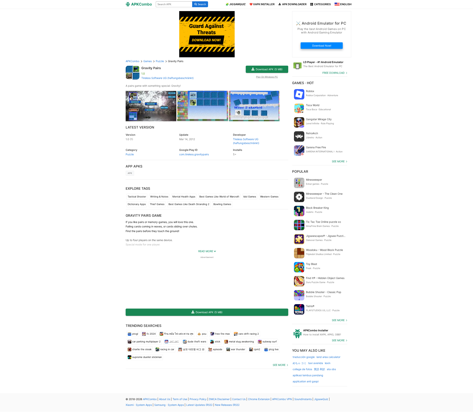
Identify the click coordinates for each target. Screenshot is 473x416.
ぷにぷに (174, 341)
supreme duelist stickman (147, 357)
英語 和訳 (319, 369)
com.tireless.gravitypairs (194, 154)
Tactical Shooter (137, 196)
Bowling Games (222, 204)
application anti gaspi (306, 381)
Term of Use (180, 399)
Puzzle (130, 154)
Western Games (269, 196)
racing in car (167, 349)
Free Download (333, 72)
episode (217, 349)
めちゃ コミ (299, 363)
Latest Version (140, 127)
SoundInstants (303, 399)
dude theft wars (197, 341)
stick (217, 341)
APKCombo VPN (282, 399)
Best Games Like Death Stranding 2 (189, 204)
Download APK (269, 69)
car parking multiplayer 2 (146, 341)
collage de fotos (302, 369)
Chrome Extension (259, 399)
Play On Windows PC (267, 76)
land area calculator (328, 356)
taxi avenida (315, 363)
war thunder (238, 349)
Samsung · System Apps (169, 404)
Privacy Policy (198, 399)
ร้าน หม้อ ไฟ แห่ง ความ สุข (178, 333)
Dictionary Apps (137, 204)
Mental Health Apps (183, 196)
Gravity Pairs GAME (144, 215)
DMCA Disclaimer (219, 399)
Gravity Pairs (151, 68)
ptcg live (274, 349)
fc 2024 (151, 333)
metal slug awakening (241, 341)
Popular (300, 171)
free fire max (222, 333)
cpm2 (257, 349)
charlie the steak (142, 349)
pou (204, 333)
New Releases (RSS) (227, 404)
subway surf (270, 341)
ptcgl (135, 333)
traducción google (304, 356)
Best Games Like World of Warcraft (219, 196)
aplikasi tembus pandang (308, 375)
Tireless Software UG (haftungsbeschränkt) (167, 78)
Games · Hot (303, 83)
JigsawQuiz (321, 399)
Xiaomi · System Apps (139, 404)
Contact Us (239, 399)
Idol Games (249, 196)
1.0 (129, 139)
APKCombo (132, 61)
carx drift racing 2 (249, 333)
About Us (164, 399)
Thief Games (157, 204)
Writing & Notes (159, 196)
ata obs (331, 369)
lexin (327, 363)
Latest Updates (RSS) (199, 404)
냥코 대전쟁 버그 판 (193, 349)
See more (279, 364)
